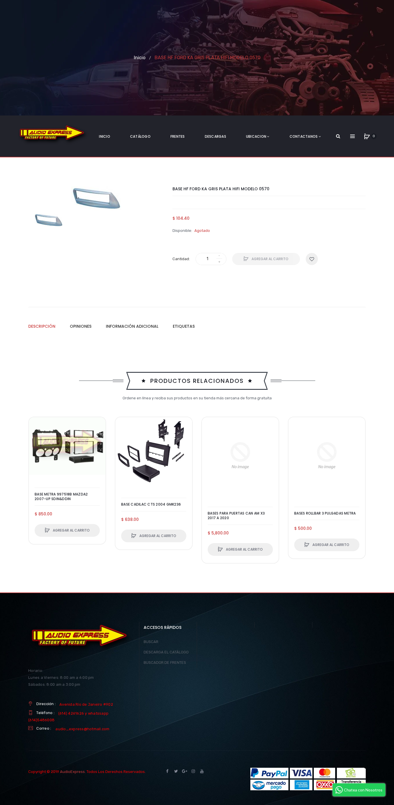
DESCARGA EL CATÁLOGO (166, 652)
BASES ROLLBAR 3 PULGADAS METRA (325, 513)
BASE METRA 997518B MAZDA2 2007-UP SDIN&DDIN (61, 496)
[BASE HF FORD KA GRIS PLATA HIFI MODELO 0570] (48, 220)
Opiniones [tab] (80, 326)
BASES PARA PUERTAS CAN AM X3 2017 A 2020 (236, 515)
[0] (367, 136)
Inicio (139, 57)
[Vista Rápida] (36, 446)
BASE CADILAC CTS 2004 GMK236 (151, 504)
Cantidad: (181, 259)
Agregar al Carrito (269, 258)
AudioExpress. (73, 771)
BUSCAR (151, 642)
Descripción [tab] (41, 326)
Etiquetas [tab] (184, 326)
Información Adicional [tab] (132, 326)
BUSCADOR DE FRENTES (165, 662)
